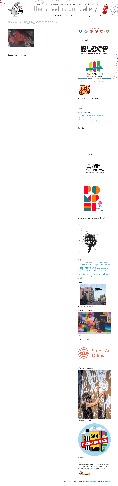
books (76, 16)
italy (96, 267)
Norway (104, 270)
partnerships (93, 16)
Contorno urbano (102, 263)
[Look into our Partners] (94, 168)
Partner (88, 272)
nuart (108, 270)
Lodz (103, 268)
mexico (80, 270)
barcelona (88, 262)
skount (109, 272)
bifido (96, 263)
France (101, 264)
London (107, 268)
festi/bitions (59, 16)
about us (102, 16)
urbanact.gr (102, 276)
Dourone (81, 264)
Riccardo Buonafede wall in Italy (88, 120)
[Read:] (92, 294)
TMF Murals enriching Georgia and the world (91, 116)
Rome (100, 272)
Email (79, 101)
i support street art (93, 266)
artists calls (68, 16)
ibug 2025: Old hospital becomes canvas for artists (93, 124)
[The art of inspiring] (94, 323)
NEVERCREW (97, 270)
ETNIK (86, 264)
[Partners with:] (94, 49)
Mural (85, 270)
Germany (106, 264)
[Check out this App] (94, 353)
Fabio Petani (91, 264)
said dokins (105, 272)
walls (80, 277)
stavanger (85, 274)
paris (85, 272)
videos (51, 16)
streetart (91, 274)
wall (106, 276)
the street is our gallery (88, 276)
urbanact (97, 276)
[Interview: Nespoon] (94, 394)
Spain (80, 274)
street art (100, 274)
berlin (94, 262)
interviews (43, 16)
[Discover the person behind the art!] (90, 238)
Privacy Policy (92, 481)
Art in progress (81, 263)
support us (83, 16)
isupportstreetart (86, 267)
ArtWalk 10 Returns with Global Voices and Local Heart (94, 122)
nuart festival (81, 272)
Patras (92, 272)
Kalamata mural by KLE (86, 118)
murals (90, 270)
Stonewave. (107, 481)
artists (36, 16)
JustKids (100, 268)
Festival (97, 264)
